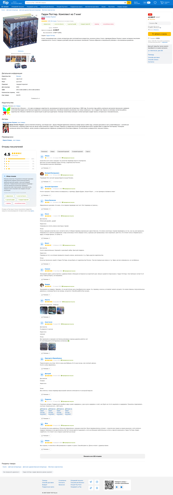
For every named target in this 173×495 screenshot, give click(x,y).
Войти (136, 2)
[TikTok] (90, 488)
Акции (104, 6)
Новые (52, 151)
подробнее (164, 42)
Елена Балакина (50, 200)
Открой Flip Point (62, 6)
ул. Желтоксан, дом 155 (155, 50)
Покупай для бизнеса (47, 6)
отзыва (53, 21)
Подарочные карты (76, 6)
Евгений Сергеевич (51, 186)
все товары (16, 106)
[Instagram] (97, 482)
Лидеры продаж (122, 6)
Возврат (44, 484)
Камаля (47, 269)
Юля (46, 423)
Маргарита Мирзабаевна (53, 358)
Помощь (44, 480)
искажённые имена (108, 24)
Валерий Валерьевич (52, 173)
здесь (32, 211)
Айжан (47, 156)
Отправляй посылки (18, 6)
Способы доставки (154, 57)
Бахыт (47, 243)
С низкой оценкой (77, 151)
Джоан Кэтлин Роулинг (48, 17)
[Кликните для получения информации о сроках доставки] (160, 27)
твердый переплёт (85, 24)
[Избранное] (155, 2)
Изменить (156, 29)
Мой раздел (137, 3)
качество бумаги (59, 24)
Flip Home (111, 6)
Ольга (47, 214)
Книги (3, 10)
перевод (97, 24)
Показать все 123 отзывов (93, 456)
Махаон (18, 76)
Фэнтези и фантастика (48, 10)
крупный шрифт (72, 24)
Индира (47, 284)
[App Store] (121, 487)
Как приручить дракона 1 (11, 472)
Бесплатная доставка (92, 6)
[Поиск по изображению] (125, 2)
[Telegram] (90, 482)
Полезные (44, 151)
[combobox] (76, 2)
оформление (47, 24)
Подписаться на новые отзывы (65, 21)
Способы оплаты (153, 59)
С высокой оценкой (63, 151)
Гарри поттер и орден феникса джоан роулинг (37, 472)
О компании (62, 480)
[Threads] (97, 488)
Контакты (151, 61)
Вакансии (62, 484)
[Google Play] (117, 487)
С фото (88, 151)
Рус (149, 2)
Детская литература (12, 10)
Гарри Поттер (50, 35)
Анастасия (48, 322)
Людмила (48, 399)
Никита (47, 300)
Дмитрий (48, 373)
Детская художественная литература (30, 10)
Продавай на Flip (32, 6)
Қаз (145, 2)
